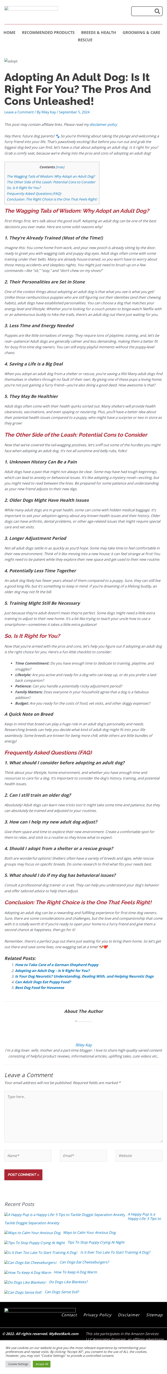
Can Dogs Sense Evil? (62, 1291)
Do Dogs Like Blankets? (68, 1281)
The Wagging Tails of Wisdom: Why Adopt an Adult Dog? (51, 176)
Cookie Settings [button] (18, 1364)
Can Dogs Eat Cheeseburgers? (84, 1262)
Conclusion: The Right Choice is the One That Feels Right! (52, 199)
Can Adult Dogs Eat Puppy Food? (43, 981)
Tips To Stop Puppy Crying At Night (95, 1242)
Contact (69, 1315)
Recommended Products (48, 32)
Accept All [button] (41, 1364)
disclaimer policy (103, 124)
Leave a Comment (19, 111)
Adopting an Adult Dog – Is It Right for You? (52, 970)
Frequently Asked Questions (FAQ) (34, 193)
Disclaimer (129, 1315)
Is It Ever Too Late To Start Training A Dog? (115, 1252)
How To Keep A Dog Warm (75, 1272)
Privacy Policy (97, 1315)
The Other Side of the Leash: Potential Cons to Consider (51, 182)
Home (9, 32)
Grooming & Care (141, 32)
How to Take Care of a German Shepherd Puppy (56, 964)
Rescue (85, 39)
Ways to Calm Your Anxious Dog (89, 1232)
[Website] (139, 1156)
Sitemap (154, 1315)
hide (60, 167)
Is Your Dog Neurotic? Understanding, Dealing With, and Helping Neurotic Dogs (84, 976)
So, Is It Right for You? (24, 187)
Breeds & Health (98, 32)
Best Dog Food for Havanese (39, 987)
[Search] (157, 11)
